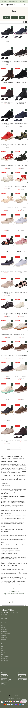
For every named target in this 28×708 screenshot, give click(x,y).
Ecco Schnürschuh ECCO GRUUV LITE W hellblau (21, 229)
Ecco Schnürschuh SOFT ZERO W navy (21, 124)
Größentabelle (4, 637)
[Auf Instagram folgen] (0, 691)
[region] (14, 592)
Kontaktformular (4, 618)
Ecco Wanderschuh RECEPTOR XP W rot (7, 145)
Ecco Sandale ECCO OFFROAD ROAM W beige (7, 208)
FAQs (2, 648)
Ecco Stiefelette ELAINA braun (7, 82)
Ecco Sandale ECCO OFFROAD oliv (21, 144)
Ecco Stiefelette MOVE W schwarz (21, 82)
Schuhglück (17, 568)
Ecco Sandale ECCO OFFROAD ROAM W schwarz (7, 314)
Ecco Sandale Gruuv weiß (7, 186)
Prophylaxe (20, 676)
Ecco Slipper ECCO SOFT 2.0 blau (7, 271)
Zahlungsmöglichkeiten (5, 633)
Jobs (2, 646)
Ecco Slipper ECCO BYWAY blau (7, 376)
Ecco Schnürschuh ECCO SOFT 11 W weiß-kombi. (20, 335)
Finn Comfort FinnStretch (22, 678)
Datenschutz (3, 650)
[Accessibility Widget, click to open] (2, 701)
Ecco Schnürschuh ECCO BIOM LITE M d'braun (7, 356)
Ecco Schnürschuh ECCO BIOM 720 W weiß (21, 314)
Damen (6, 17)
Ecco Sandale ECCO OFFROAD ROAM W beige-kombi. (20, 208)
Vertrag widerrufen (4, 660)
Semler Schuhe (4, 682)
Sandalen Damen (4, 675)
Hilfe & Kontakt (4, 1)
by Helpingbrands (17, 698)
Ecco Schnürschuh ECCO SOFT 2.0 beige (7, 441)
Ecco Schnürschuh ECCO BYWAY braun (21, 356)
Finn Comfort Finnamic (22, 675)
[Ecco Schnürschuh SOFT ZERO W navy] (16, 120)
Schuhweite (3, 635)
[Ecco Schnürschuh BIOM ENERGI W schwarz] (6, 37)
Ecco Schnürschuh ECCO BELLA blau (21, 272)
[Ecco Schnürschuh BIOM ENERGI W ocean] (2, 37)
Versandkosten (4, 658)
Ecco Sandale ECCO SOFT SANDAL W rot (7, 166)
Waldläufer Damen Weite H (6, 680)
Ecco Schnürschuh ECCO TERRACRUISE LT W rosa (20, 251)
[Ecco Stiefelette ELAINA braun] (2, 79)
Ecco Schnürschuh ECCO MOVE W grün (7, 335)
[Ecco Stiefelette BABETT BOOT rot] (2, 99)
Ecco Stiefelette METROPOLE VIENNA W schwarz (21, 103)
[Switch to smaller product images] (26, 22)
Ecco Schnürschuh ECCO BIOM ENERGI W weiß (20, 377)
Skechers (2, 683)
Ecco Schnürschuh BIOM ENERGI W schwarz (7, 41)
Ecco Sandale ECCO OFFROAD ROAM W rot (20, 187)
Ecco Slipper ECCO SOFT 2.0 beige (7, 228)
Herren (14, 17)
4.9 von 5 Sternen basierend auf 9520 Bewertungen (14, 605)
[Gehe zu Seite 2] (19, 447)
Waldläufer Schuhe (4, 676)
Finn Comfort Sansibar (22, 674)
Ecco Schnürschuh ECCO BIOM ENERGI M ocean (7, 420)
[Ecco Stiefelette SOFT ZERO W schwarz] (2, 120)
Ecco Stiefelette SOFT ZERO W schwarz (7, 124)
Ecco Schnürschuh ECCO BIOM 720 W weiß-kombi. (7, 398)
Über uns (3, 627)
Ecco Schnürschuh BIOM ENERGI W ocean (20, 41)
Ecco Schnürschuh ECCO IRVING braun (21, 420)
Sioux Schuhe (3, 684)
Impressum (3, 652)
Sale (22, 17)
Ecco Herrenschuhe (10, 472)
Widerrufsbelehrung (5, 656)
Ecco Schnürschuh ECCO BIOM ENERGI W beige (7, 293)
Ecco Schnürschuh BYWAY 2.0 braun (20, 61)
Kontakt (2, 625)
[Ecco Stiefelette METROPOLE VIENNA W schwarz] (16, 99)
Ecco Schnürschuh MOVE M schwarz (7, 62)
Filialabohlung (4, 631)
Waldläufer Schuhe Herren (6, 679)
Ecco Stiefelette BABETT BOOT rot (7, 102)
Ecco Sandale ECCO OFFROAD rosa (20, 292)
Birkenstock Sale (4, 674)
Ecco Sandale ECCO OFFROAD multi (7, 251)
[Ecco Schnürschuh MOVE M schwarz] (2, 58)
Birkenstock (3, 672)
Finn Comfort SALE (21, 672)
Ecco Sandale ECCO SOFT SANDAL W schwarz (21, 166)
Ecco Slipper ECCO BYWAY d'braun (21, 397)
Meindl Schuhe (4, 678)
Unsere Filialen (4, 629)
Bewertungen (3, 639)
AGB (2, 654)
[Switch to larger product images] (23, 22)
